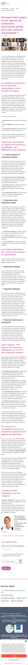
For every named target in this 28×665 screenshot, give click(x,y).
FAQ (17, 8)
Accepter (14, 656)
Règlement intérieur (21, 598)
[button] (26, 641)
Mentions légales (19, 663)
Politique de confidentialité (10, 663)
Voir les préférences (14, 659)
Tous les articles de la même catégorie (13, 536)
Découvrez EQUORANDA (7, 10)
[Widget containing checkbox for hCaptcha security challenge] (12, 561)
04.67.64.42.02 (17, 530)
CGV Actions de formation (7, 595)
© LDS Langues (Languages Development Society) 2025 (13, 591)
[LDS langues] (5, 3)
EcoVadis (20, 616)
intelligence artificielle (8, 438)
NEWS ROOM (4, 8)
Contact (12, 8)
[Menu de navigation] (26, 3)
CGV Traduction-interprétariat (8, 598)
